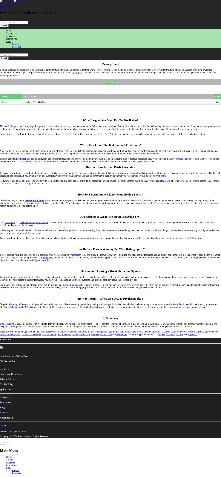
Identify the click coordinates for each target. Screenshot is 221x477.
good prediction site (21, 181)
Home (9, 30)
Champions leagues (45, 134)
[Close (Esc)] (1, 442)
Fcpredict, (171, 334)
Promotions (11, 38)
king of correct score (45, 331)
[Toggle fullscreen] (7, 442)
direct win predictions (10, 334)
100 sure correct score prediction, (203, 331)
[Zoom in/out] (10, 442)
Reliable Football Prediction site (24, 307)
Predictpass (5, 6)
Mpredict (192, 334)
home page (48, 257)
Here (44, 102)
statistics (104, 277)
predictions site (98, 307)
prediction (146, 307)
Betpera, (162, 334)
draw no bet (106, 334)
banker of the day (86, 331)
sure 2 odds (113, 331)
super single (101, 331)
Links (8, 467)
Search (4, 25)
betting (13, 304)
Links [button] (8, 41)
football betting (33, 277)
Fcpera (179, 334)
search (78, 255)
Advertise (10, 36)
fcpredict (73, 153)
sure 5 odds (137, 331)
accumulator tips (152, 331)
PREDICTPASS (8, 324)
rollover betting (49, 334)
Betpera (15, 44)
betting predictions (72, 285)
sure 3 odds (125, 331)
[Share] (4, 442)
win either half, (65, 334)
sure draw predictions (67, 331)
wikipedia (58, 238)
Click (39, 102)
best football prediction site (36, 260)
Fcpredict (16, 47)
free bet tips (121, 334)
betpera (98, 153)
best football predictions (147, 153)
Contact (9, 33)
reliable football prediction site (34, 222)
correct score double (31, 334)
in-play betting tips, (81, 334)
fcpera (82, 153)
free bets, (95, 334)
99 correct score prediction (173, 331)
